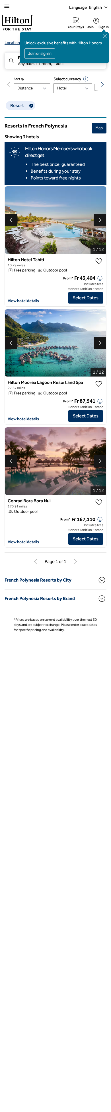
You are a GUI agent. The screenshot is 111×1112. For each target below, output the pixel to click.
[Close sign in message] (105, 36)
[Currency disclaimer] (85, 79)
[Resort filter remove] (31, 105)
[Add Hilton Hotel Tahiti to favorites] (98, 261)
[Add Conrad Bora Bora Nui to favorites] (98, 502)
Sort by (19, 79)
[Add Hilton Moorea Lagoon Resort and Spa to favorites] (98, 383)
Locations (13, 42)
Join (90, 27)
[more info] (99, 278)
